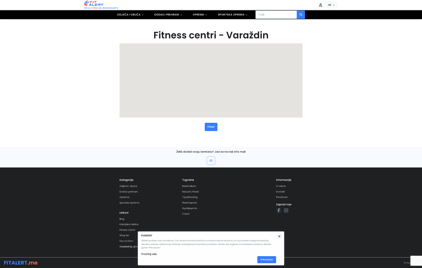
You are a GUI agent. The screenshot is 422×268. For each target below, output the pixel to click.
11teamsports (189, 202)
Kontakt (280, 191)
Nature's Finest (190, 191)
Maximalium (189, 186)
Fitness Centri (127, 230)
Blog (122, 219)
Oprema (198, 14)
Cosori (185, 213)
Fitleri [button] (211, 127)
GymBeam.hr (189, 208)
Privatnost (282, 197)
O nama (281, 186)
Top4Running (189, 197)
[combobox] (276, 15)
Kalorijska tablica (129, 224)
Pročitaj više (149, 254)
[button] (331, 5)
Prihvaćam (266, 259)
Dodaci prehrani (166, 14)
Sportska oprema (231, 14)
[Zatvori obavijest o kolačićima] (279, 236)
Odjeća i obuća (128, 14)
